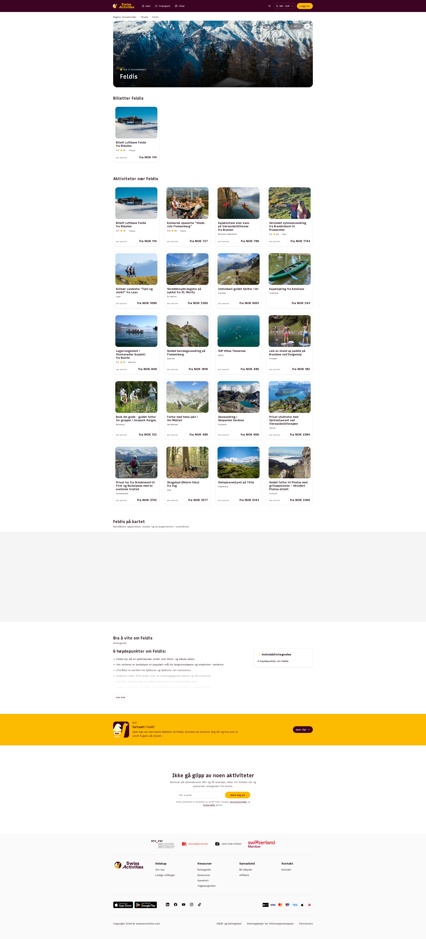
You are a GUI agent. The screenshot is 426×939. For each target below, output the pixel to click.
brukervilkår (209, 805)
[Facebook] (175, 905)
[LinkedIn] (167, 905)
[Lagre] (307, 26)
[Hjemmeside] (125, 6)
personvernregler (238, 802)
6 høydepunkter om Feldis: (273, 661)
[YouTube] (183, 905)
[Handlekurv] (269, 6)
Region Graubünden (124, 17)
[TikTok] (199, 905)
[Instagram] (191, 905)
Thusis (144, 17)
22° (295, 26)
